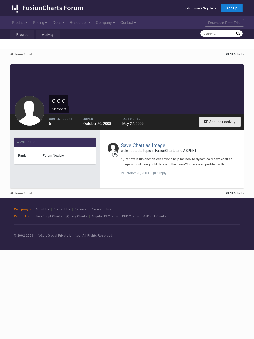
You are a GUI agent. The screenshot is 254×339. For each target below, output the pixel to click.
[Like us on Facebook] (209, 235)
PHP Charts (130, 216)
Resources (79, 22)
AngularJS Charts (105, 216)
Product (18, 22)
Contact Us (62, 209)
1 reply (161, 173)
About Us (42, 209)
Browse (22, 35)
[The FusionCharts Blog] (198, 235)
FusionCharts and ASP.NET (176, 151)
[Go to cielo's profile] (113, 148)
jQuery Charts (76, 216)
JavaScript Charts (48, 216)
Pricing (38, 22)
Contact (126, 22)
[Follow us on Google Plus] (231, 235)
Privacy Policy (101, 209)
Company (104, 22)
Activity (48, 35)
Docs (57, 22)
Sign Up (231, 8)
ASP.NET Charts (154, 216)
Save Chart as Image (143, 145)
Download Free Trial (224, 23)
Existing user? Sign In (198, 8)
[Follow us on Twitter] (220, 235)
